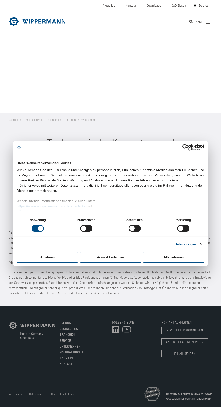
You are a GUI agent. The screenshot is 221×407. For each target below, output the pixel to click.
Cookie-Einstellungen (63, 394)
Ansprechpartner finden (184, 342)
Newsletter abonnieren (184, 330)
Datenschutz (36, 394)
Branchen (67, 334)
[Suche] (191, 22)
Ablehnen (47, 257)
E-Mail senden (184, 353)
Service (65, 340)
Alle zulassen (174, 257)
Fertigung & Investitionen (81, 119)
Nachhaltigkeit (33, 119)
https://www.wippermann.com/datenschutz (51, 206)
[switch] (86, 228)
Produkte (67, 323)
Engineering (69, 328)
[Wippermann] (32, 329)
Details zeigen (185, 244)
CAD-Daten (178, 5)
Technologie (54, 119)
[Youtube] (127, 333)
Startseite (15, 119)
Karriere (67, 358)
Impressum (15, 394)
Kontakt (66, 364)
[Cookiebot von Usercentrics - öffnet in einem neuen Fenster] (185, 147)
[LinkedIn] (116, 333)
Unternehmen (70, 346)
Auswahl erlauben (110, 257)
